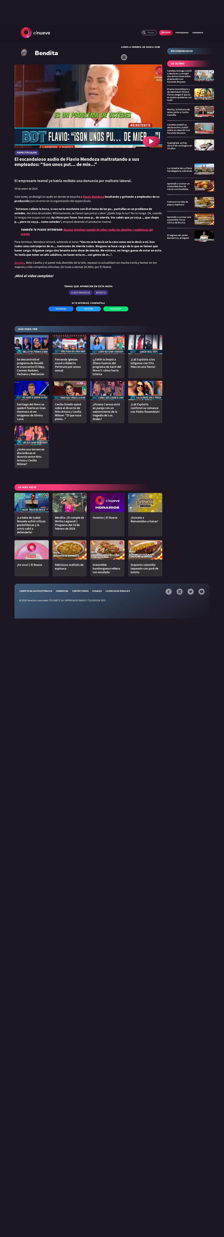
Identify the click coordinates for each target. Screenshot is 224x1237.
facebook (61, 309)
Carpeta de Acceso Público (35, 590)
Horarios (197, 32)
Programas (182, 32)
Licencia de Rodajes (118, 590)
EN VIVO (166, 32)
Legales (97, 590)
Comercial (62, 590)
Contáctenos (80, 590)
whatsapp (116, 309)
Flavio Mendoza (93, 196)
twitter (88, 309)
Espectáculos (27, 152)
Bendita (19, 262)
